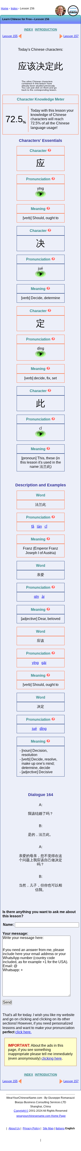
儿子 (33, 885)
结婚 (38, 813)
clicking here (51, 1058)
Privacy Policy (31, 1128)
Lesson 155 (10, 36)
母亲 (33, 856)
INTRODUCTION (46, 29)
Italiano (60, 1128)
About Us (14, 1128)
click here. (23, 1032)
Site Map (48, 1128)
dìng (43, 729)
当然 (22, 885)
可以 (54, 885)
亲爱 (22, 856)
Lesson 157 (71, 36)
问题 (26, 860)
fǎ (32, 526)
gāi (43, 663)
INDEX (28, 29)
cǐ (46, 526)
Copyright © (21, 1110)
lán (39, 526)
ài (43, 597)
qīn (36, 597)
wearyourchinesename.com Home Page (41, 1115)
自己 (47, 860)
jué (34, 729)
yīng (35, 663)
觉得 (51, 856)
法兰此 (45, 466)
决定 (58, 860)
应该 (40, 860)
